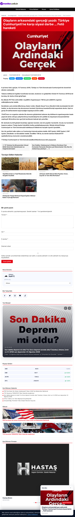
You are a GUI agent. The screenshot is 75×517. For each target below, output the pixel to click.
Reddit (34, 78)
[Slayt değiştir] (34, 502)
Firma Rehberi (34, 9)
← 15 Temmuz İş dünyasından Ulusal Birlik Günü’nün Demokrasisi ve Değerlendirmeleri (15, 147)
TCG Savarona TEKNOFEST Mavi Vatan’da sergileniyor (19, 393)
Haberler (3, 15)
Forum (44, 9)
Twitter (12, 78)
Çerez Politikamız (32, 514)
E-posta (4, 239)
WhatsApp (27, 78)
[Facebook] (5, 296)
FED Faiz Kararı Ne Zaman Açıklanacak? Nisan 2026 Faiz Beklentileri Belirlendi (26, 391)
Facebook (19, 78)
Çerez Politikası (54, 9)
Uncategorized (12, 15)
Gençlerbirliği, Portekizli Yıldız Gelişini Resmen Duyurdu (19, 400)
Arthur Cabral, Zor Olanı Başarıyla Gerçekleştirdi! (17, 398)
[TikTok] (25, 296)
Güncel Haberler (21, 9)
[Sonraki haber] (69, 308)
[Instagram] (15, 296)
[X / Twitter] (10, 296)
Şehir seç (7, 279)
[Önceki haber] (65, 308)
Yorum (4, 215)
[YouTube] (20, 296)
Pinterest (41, 78)
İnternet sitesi (6, 246)
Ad (2, 232)
